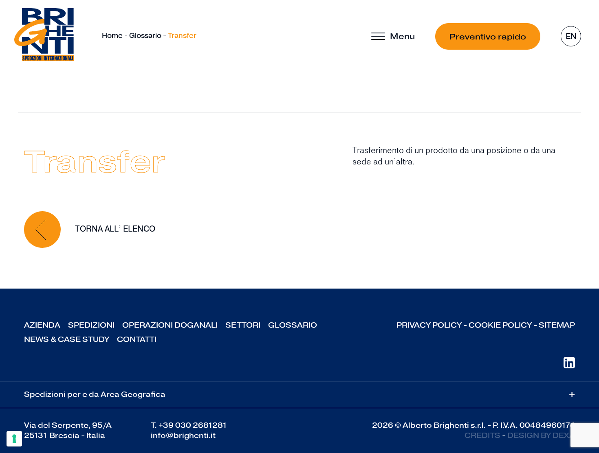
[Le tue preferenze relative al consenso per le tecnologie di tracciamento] (14, 438)
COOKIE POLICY (500, 325)
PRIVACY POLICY (429, 325)
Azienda (42, 325)
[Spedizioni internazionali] (44, 34)
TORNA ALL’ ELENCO (114, 228)
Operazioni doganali (170, 325)
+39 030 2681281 (193, 425)
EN (571, 36)
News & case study (66, 339)
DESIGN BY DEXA (541, 435)
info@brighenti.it (183, 435)
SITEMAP (557, 325)
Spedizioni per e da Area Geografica (299, 394)
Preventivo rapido (487, 37)
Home (112, 35)
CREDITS (482, 435)
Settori (242, 325)
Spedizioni (91, 325)
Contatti (136, 339)
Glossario (145, 35)
